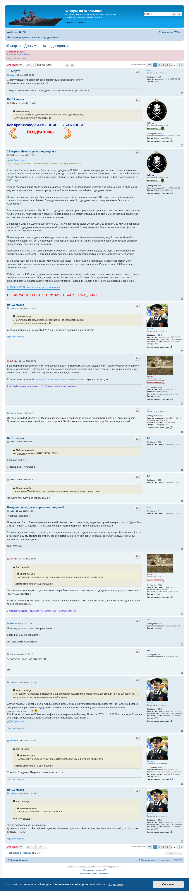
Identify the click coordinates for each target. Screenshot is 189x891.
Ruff (148, 438)
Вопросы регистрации (18, 54)
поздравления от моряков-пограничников (58, 379)
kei (148, 620)
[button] (149, 65)
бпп (148, 650)
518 (159, 442)
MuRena (150, 123)
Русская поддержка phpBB (94, 870)
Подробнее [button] (115, 884)
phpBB (88, 867)
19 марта (13, 71)
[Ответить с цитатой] (137, 72)
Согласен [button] (168, 884)
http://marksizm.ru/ (15, 337)
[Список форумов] (35, 16)
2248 (160, 335)
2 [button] (159, 64)
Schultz (150, 377)
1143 (160, 134)
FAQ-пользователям (16, 58)
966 (159, 77)
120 (159, 624)
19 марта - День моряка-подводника (36, 46)
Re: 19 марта (15, 99)
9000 (160, 387)
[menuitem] (22, 32)
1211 (160, 416)
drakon (150, 329)
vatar (149, 71)
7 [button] (177, 64)
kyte (148, 507)
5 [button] (171, 64)
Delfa (149, 409)
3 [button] (163, 64)
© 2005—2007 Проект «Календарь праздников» (33, 287)
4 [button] (167, 64)
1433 (160, 655)
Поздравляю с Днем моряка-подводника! (35, 507)
